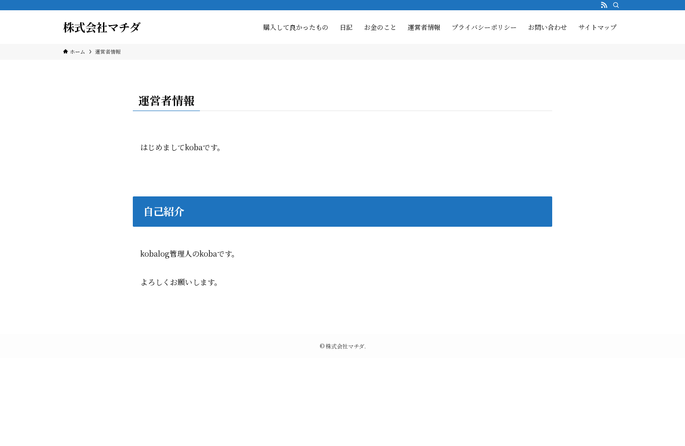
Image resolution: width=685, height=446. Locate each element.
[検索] (616, 5)
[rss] (604, 5)
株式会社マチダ (102, 27)
